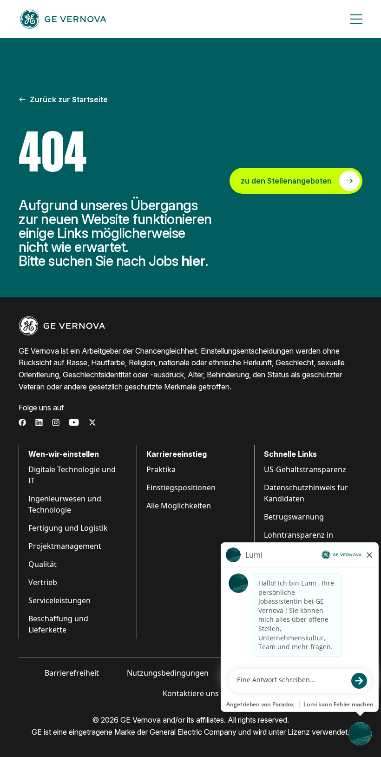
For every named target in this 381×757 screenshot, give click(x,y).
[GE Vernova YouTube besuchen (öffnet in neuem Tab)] (74, 422)
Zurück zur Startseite (69, 99)
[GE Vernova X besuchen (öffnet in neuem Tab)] (92, 422)
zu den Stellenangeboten (286, 180)
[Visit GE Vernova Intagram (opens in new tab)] (55, 422)
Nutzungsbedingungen (168, 673)
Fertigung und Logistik (68, 528)
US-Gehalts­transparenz (305, 469)
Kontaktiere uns (191, 693)
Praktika (161, 469)
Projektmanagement (64, 546)
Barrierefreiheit (72, 673)
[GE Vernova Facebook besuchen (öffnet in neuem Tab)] (22, 422)
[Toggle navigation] (356, 19)
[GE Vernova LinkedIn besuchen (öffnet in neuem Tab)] (39, 422)
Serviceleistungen (59, 600)
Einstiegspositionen (181, 487)
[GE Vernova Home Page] (63, 19)
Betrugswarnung (294, 517)
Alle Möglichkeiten (178, 505)
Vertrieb (42, 582)
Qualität (42, 564)
